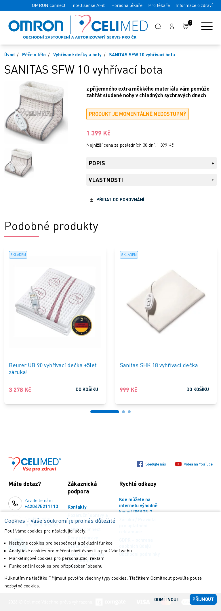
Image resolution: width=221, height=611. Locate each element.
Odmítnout (166, 599)
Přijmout (203, 599)
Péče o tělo (34, 54)
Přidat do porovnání (120, 199)
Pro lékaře (159, 5)
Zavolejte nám (41, 503)
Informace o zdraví (194, 5)
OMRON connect (49, 5)
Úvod (9, 54)
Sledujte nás (155, 463)
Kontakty (77, 507)
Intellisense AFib (88, 5)
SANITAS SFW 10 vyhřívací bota (142, 54)
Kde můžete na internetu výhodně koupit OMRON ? (138, 505)
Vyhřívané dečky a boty (77, 54)
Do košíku (87, 389)
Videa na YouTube (198, 463)
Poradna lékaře (126, 5)
